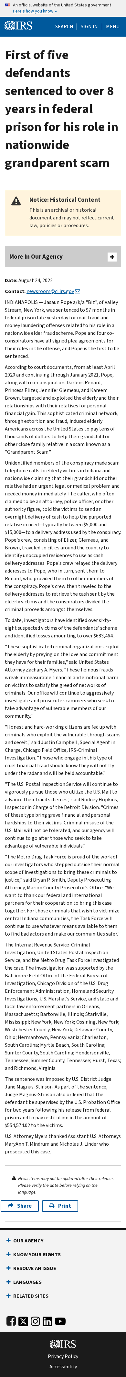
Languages (27, 1282)
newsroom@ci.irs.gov (50, 291)
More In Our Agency (36, 257)
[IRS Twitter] (23, 1320)
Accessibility (63, 1367)
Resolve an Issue (34, 1268)
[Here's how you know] (63, 8)
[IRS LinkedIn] (47, 1320)
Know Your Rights (37, 1254)
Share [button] (24, 1206)
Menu (113, 26)
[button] (89, 26)
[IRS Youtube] (60, 1320)
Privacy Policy (63, 1356)
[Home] (18, 25)
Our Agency (28, 1240)
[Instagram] (35, 1320)
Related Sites (30, 1296)
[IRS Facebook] (11, 1320)
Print (64, 1206)
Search (64, 26)
